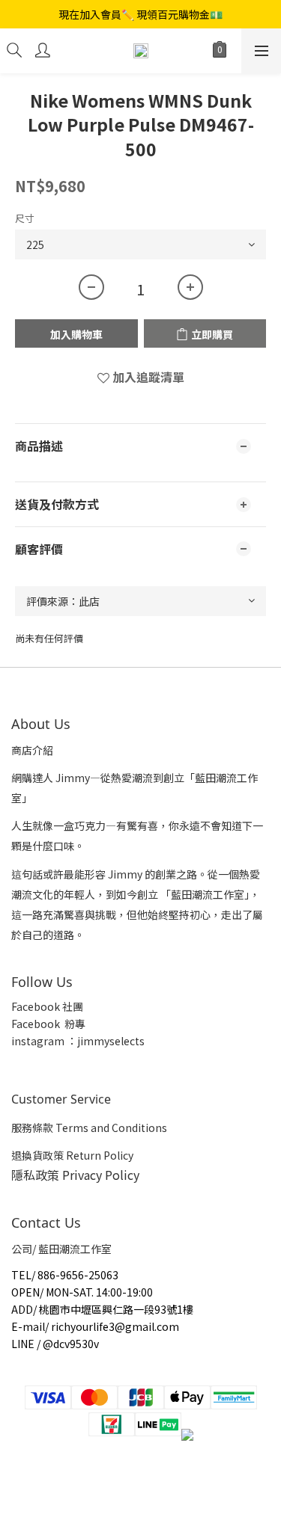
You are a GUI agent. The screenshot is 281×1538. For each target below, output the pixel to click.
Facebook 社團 (48, 1006)
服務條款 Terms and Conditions (89, 1127)
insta (24, 1040)
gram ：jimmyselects (91, 1040)
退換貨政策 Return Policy (72, 1155)
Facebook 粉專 (48, 1023)
